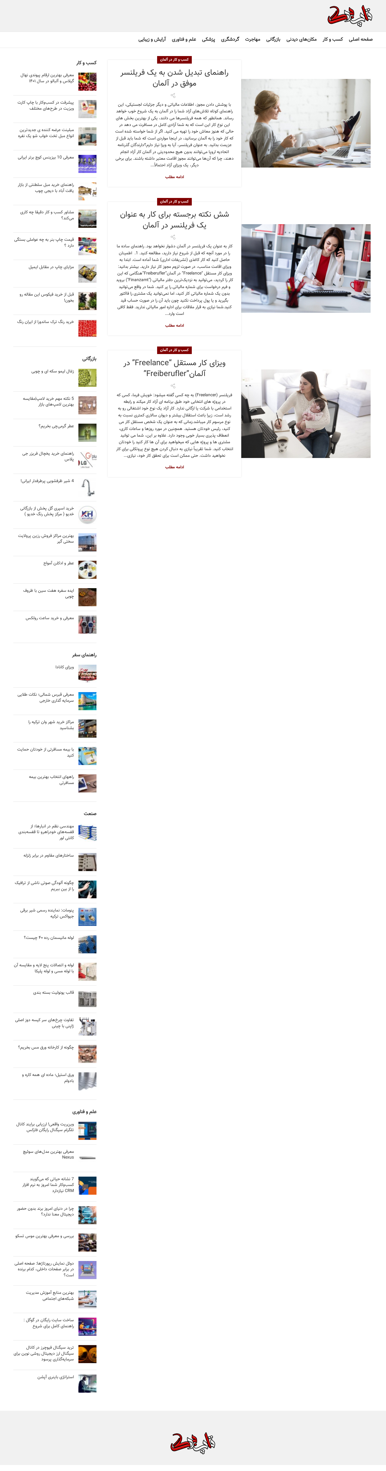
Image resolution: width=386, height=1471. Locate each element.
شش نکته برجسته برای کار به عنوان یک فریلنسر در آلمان (174, 220)
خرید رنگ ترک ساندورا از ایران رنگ (45, 322)
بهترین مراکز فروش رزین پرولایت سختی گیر (46, 539)
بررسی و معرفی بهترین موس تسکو (44, 1236)
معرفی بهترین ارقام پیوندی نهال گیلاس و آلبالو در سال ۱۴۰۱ (47, 78)
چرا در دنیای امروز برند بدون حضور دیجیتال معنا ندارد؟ (45, 1212)
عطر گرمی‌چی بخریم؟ (56, 426)
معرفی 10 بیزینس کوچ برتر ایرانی (46, 157)
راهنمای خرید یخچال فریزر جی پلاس (48, 456)
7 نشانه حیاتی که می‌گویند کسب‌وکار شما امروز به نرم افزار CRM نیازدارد (48, 1185)
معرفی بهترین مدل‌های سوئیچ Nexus (48, 1155)
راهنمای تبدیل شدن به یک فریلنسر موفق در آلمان (174, 78)
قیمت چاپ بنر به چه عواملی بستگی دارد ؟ (44, 243)
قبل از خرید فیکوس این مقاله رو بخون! (47, 297)
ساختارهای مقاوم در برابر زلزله (49, 855)
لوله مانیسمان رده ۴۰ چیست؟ (49, 938)
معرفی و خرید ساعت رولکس (50, 618)
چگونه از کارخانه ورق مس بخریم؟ (46, 1047)
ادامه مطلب (174, 177)
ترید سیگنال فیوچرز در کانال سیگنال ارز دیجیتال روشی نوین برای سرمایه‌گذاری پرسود (44, 1353)
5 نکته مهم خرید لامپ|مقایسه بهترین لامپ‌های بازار (48, 402)
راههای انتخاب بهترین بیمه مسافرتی (51, 780)
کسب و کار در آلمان (174, 59)
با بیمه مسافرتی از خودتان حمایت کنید (45, 752)
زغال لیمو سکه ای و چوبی (52, 371)
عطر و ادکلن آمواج (58, 563)
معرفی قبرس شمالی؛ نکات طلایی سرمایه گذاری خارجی (45, 698)
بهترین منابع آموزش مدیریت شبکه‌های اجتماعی (50, 1296)
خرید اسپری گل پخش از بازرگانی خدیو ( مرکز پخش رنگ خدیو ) (47, 511)
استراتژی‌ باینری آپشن (55, 1377)
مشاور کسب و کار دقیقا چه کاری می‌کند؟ (47, 215)
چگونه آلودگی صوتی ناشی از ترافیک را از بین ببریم (44, 886)
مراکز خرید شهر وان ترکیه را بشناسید (51, 725)
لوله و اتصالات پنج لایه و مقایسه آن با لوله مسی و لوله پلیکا (44, 968)
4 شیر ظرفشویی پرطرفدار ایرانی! (47, 481)
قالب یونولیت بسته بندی (53, 993)
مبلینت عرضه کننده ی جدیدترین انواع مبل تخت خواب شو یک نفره (46, 133)
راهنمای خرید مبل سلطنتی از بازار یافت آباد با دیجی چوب (46, 188)
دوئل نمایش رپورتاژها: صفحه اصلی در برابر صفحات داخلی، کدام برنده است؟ (44, 1269)
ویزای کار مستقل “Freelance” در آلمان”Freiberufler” (174, 368)
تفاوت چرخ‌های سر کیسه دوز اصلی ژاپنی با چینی (44, 1023)
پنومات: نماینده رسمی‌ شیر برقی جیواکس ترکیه (47, 913)
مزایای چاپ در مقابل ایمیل (51, 267)
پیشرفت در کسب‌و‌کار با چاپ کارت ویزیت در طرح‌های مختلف (45, 105)
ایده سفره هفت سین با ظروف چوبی (48, 594)
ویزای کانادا (64, 667)
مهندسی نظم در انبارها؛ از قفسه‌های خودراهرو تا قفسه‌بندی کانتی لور (46, 832)
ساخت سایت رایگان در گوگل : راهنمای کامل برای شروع (49, 1323)
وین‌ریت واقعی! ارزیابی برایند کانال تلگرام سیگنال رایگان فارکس (45, 1127)
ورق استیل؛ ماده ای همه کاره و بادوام (48, 1078)
